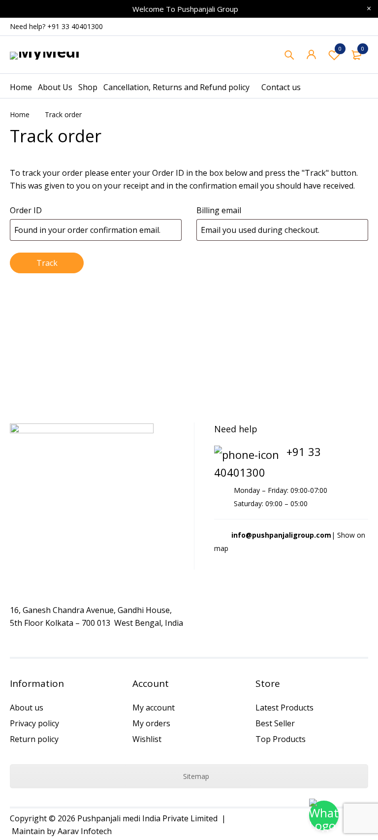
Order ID (26, 210)
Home (20, 114)
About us (26, 707)
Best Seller (275, 723)
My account (153, 707)
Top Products (280, 739)
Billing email (218, 210)
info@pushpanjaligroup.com (281, 535)
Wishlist (340, 48)
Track (47, 263)
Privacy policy (34, 723)
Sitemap (195, 776)
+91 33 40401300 (75, 26)
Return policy (34, 739)
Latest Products (284, 707)
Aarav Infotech (85, 831)
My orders (151, 723)
